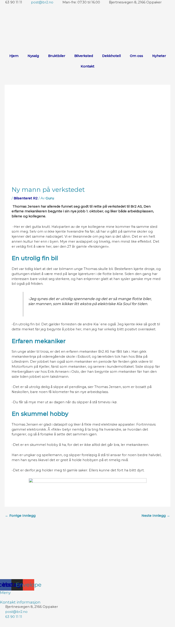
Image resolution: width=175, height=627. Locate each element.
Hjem (13, 56)
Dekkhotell (111, 56)
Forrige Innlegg (20, 516)
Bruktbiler (56, 56)
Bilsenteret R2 (26, 198)
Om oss (136, 56)
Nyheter (159, 56)
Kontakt (87, 66)
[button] (87, 597)
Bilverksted (83, 56)
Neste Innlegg (156, 516)
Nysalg (33, 56)
